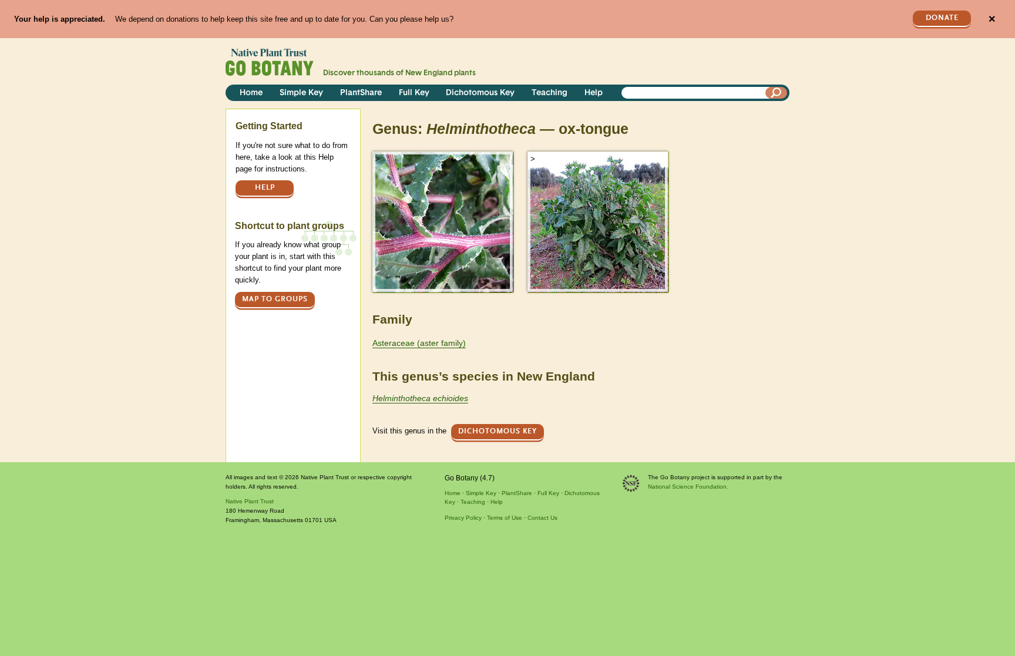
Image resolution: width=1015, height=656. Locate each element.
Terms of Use (504, 517)
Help (593, 93)
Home (251, 93)
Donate (942, 18)
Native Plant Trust (250, 501)
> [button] (377, 158)
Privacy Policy (463, 517)
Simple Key (301, 93)
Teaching (549, 93)
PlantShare (361, 93)
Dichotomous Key (480, 93)
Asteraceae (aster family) (419, 343)
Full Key (414, 93)
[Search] (776, 93)
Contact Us (542, 517)
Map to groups (275, 299)
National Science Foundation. (688, 486)
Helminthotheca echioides (420, 398)
